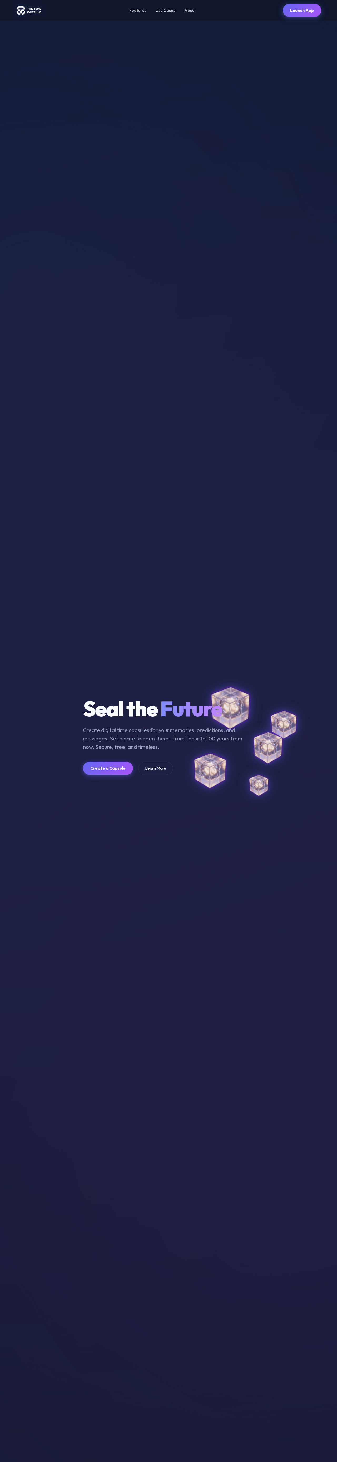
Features (137, 10)
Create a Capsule (108, 768)
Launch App (302, 10)
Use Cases (165, 10)
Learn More (155, 768)
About (190, 10)
